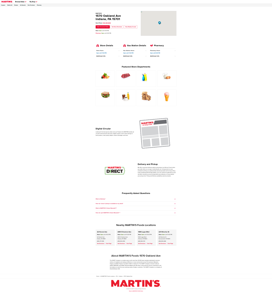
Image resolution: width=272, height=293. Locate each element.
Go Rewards (23, 5)
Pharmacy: (98, 33)
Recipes (16, 5)
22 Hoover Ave (102, 232)
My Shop (32, 2)
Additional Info (100, 56)
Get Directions (100, 243)
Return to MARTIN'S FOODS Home (136, 291)
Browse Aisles (19, 2)
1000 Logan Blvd (143, 232)
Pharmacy (39, 5)
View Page (108, 243)
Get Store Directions (117, 27)
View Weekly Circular (130, 27)
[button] (159, 22)
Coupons (3, 5)
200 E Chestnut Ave (124, 232)
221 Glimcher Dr (164, 232)
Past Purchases (31, 5)
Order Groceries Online (103, 27)
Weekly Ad (9, 5)
